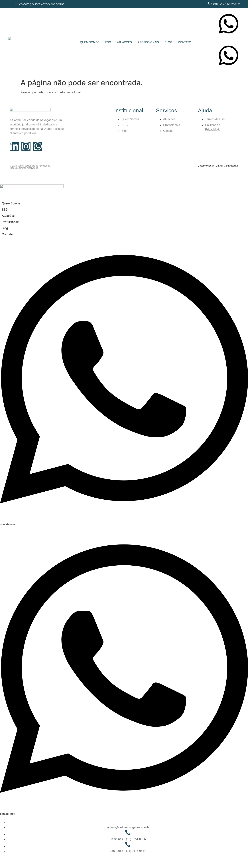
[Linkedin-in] (14, 146)
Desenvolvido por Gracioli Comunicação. (218, 166)
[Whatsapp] (37, 146)
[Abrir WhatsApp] (238, 849)
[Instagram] (26, 146)
